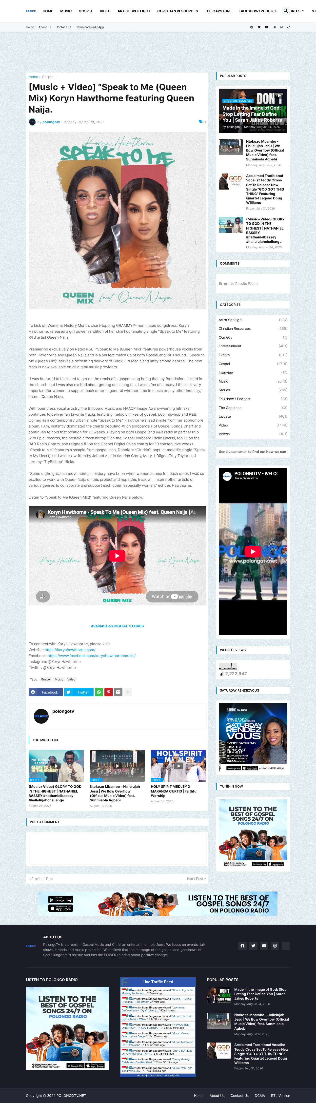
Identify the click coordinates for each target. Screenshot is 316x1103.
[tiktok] (288, 27)
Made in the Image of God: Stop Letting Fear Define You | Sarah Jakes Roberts (260, 993)
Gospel (86, 11)
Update (253, 416)
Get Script (142, 1075)
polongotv (63, 711)
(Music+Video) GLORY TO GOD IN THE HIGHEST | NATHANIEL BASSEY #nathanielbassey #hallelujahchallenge (55, 793)
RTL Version (280, 1095)
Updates (292, 11)
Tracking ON (172, 1075)
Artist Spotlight (134, 11)
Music (66, 11)
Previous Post (42, 878)
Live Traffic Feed (157, 982)
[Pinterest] (108, 692)
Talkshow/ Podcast (258, 11)
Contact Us (63, 27)
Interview (253, 372)
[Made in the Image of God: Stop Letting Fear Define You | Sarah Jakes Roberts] (219, 995)
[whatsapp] (281, 27)
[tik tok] (286, 946)
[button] (274, 11)
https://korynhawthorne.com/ (70, 649)
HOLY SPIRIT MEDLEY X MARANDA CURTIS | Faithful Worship (174, 790)
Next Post (195, 878)
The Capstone (218, 11)
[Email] (118, 692)
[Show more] (128, 692)
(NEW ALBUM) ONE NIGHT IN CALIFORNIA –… (156, 1026)
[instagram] (274, 27)
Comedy (253, 337)
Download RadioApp (90, 27)
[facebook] (251, 27)
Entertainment (253, 346)
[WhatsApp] (99, 692)
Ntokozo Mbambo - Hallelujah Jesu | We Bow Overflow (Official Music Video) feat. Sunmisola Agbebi (115, 793)
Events (253, 355)
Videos (253, 434)
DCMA (260, 1095)
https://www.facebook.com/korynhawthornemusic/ (92, 655)
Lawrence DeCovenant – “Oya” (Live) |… (153, 1009)
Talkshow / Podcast (253, 399)
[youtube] (267, 27)
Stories (253, 390)
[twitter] (259, 27)
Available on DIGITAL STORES (117, 626)
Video (105, 11)
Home (48, 11)
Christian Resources (177, 11)
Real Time (156, 1075)
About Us (45, 27)
